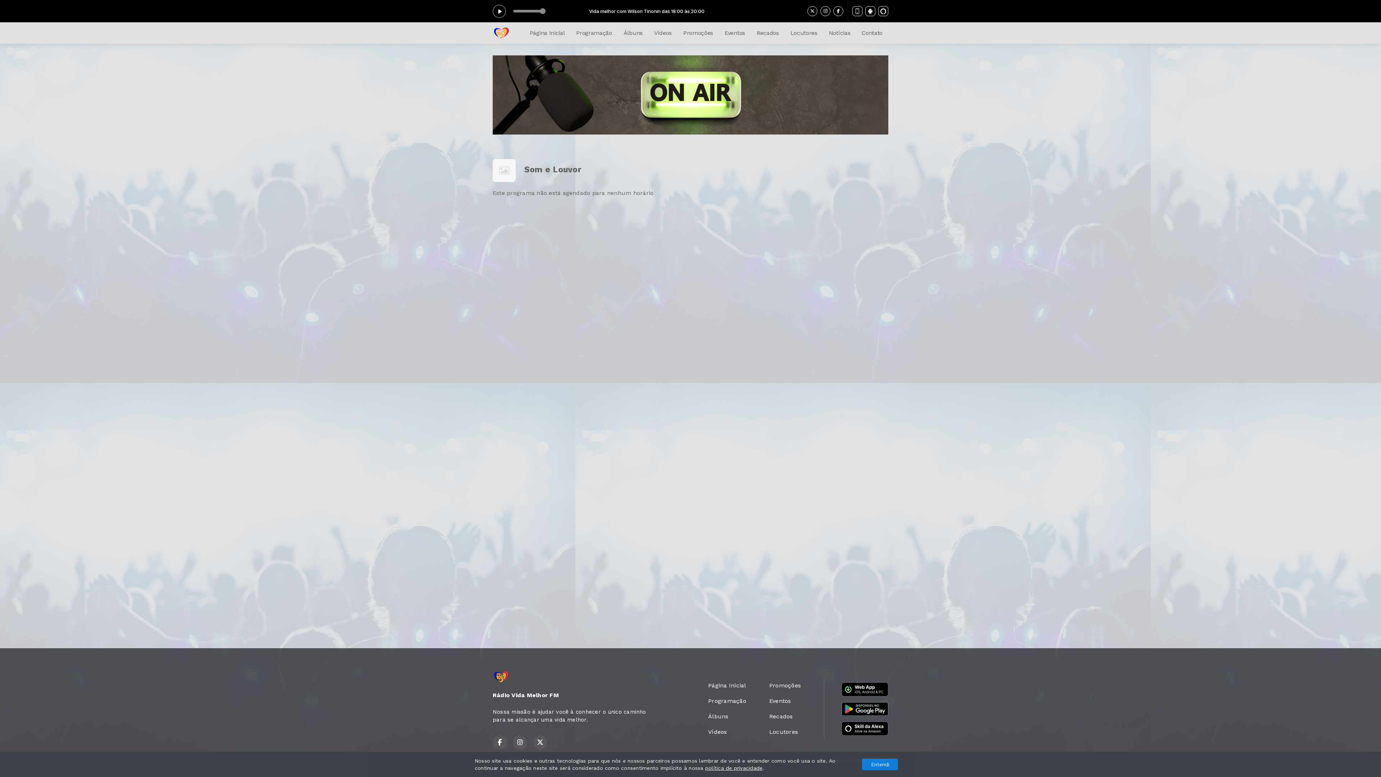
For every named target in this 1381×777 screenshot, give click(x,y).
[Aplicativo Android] (870, 11)
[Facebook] (838, 11)
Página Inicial (547, 32)
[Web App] (857, 11)
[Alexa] (883, 11)
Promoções (698, 32)
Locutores (803, 32)
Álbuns (633, 32)
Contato (872, 32)
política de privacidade (734, 768)
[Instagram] (825, 11)
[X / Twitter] (812, 11)
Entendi (880, 764)
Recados (768, 32)
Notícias (839, 32)
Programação (594, 32)
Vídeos (663, 32)
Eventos (735, 32)
